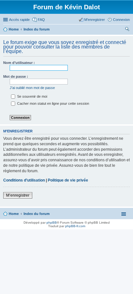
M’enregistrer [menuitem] (94, 20)
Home (14, 214)
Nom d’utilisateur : (19, 63)
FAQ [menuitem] (41, 20)
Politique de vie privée (68, 180)
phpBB (51, 222)
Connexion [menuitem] (121, 20)
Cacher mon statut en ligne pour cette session (52, 103)
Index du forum (37, 214)
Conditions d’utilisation (24, 180)
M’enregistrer (17, 195)
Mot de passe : (15, 76)
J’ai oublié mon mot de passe (32, 88)
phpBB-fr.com (75, 226)
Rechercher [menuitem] (127, 29)
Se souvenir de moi (31, 96)
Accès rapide (19, 20)
